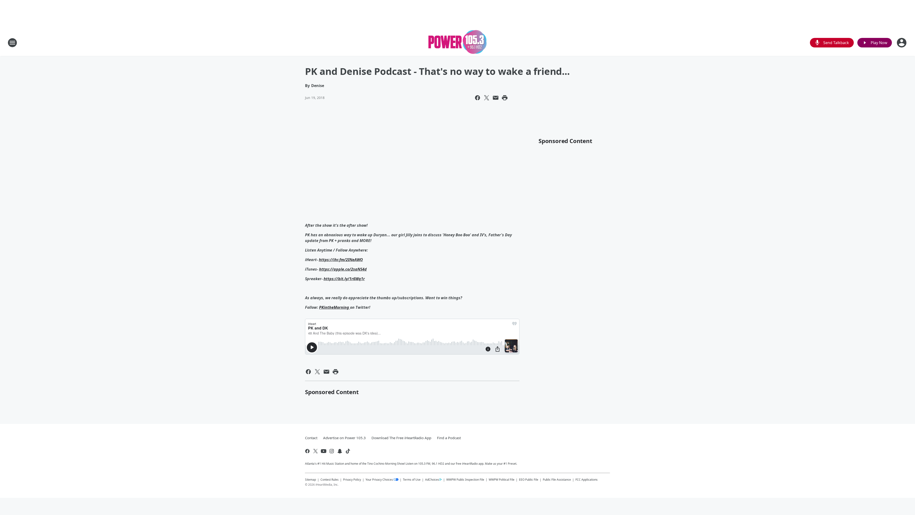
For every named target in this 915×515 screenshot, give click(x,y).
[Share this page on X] (486, 97)
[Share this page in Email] (495, 97)
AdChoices (432, 480)
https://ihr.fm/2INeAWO (341, 259)
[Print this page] (504, 97)
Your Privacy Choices (379, 480)
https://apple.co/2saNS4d (343, 269)
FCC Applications (586, 479)
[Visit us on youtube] (323, 451)
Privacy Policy (352, 480)
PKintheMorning (334, 307)
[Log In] (902, 42)
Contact (311, 437)
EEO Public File (528, 480)
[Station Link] (457, 42)
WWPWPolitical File (501, 480)
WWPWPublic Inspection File (465, 479)
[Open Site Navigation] (12, 42)
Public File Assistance (557, 480)
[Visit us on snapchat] (340, 451)
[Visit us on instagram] (332, 451)
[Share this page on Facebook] (477, 97)
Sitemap (310, 480)
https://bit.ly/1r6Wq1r (344, 278)
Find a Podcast (449, 437)
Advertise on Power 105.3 (344, 437)
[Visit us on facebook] (307, 451)
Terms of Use (412, 480)
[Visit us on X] (315, 451)
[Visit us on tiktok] (348, 451)
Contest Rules (329, 480)
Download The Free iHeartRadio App (401, 437)
